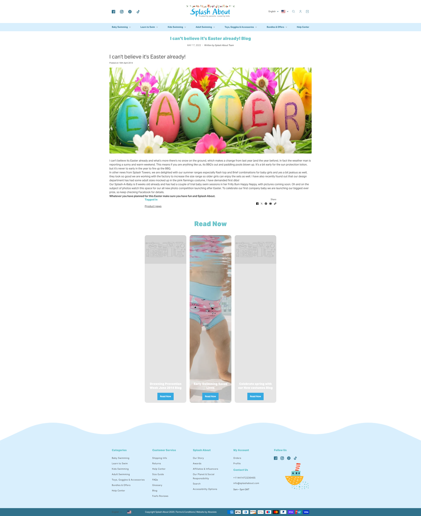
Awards (197, 463)
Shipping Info (159, 458)
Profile (237, 463)
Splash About (202, 450)
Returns (156, 463)
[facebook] (113, 11)
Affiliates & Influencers (205, 469)
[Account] (300, 11)
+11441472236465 (244, 477)
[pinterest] (130, 11)
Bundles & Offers (121, 485)
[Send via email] (270, 203)
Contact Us (240, 470)
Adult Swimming (121, 474)
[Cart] (307, 11)
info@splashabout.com (246, 483)
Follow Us (280, 450)
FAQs (155, 479)
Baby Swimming (120, 458)
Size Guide (158, 474)
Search (197, 483)
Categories (119, 450)
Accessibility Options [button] (205, 489)
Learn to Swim (120, 463)
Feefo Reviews (160, 496)
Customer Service (164, 450)
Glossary (157, 485)
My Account (241, 450)
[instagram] (122, 11)
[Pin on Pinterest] (265, 203)
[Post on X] (262, 203)
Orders (237, 458)
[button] (275, 203)
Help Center (118, 490)
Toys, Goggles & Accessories (128, 479)
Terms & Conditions (185, 512)
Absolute (212, 512)
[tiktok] (138, 11)
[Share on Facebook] (257, 203)
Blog (154, 490)
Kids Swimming (120, 469)
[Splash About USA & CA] (210, 11)
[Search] (293, 11)
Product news (153, 206)
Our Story (198, 458)
